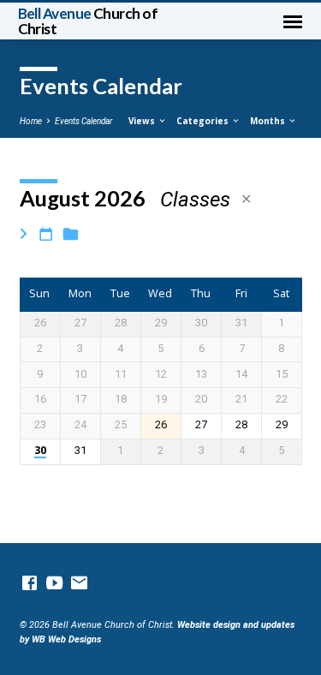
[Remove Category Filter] (246, 199)
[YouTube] (54, 583)
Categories (203, 121)
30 (40, 451)
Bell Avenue (88, 20)
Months (269, 121)
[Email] (79, 583)
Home (31, 121)
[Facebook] (29, 583)
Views (143, 121)
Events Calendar (83, 121)
